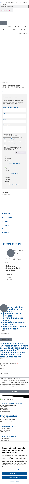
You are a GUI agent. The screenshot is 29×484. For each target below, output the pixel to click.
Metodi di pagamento (5, 430)
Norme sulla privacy (7, 137)
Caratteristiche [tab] (7, 217)
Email (2, 358)
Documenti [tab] (6, 221)
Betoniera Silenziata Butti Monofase (13, 268)
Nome (2, 368)
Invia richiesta (20, 153)
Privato (3, 365)
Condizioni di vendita (5, 428)
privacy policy (19, 141)
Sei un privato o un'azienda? (8, 363)
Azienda (3, 367)
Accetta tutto (14, 473)
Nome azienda (4, 373)
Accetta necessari (14, 477)
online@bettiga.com (5, 411)
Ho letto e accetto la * (12, 378)
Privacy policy (3, 431)
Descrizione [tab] (6, 213)
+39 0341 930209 (4, 333)
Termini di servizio (15, 137)
